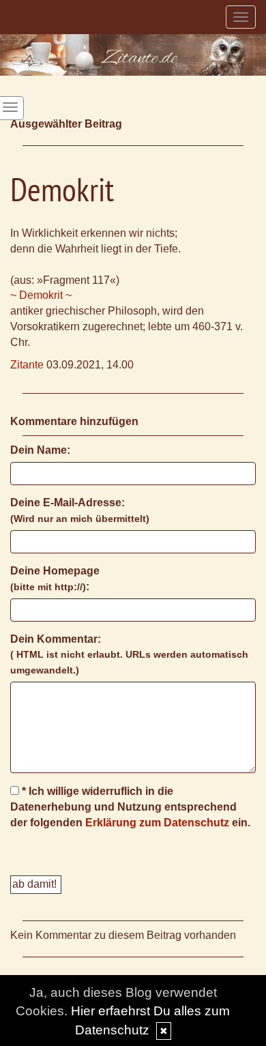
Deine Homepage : (55, 578)
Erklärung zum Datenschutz (157, 822)
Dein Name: (40, 450)
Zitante (27, 365)
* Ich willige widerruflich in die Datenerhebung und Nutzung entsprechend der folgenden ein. (130, 806)
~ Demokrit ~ (41, 295)
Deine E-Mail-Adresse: (79, 510)
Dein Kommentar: (129, 654)
